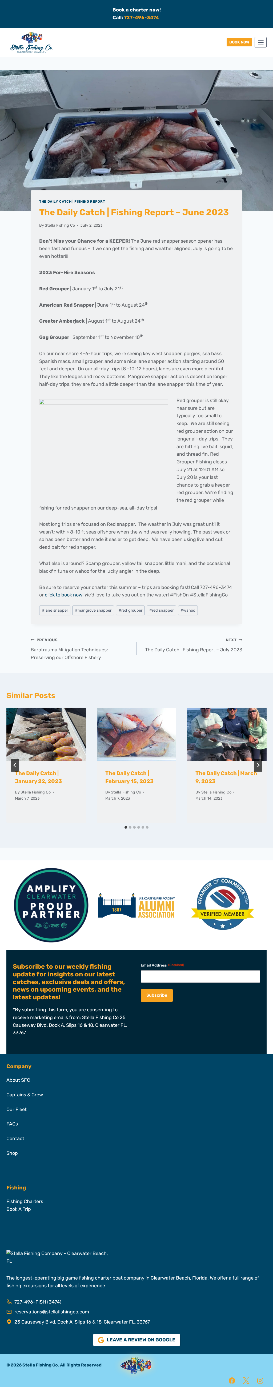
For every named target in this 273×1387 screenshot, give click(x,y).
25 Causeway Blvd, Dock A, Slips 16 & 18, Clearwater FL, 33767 (82, 1322)
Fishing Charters (24, 1201)
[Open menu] (261, 42)
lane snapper (55, 610)
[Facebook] (232, 1380)
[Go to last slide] (15, 765)
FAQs (12, 1124)
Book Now (239, 42)
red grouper (130, 610)
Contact (15, 1138)
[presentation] (46, 734)
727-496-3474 (141, 18)
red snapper (161, 610)
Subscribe (156, 995)
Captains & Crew (24, 1095)
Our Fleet (16, 1109)
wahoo (187, 610)
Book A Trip (18, 1209)
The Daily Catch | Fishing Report (72, 201)
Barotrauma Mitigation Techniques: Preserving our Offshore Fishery (69, 649)
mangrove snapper (93, 610)
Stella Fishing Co (60, 225)
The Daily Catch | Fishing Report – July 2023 (193, 645)
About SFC (18, 1080)
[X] (246, 1380)
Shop (12, 1153)
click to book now (63, 595)
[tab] (126, 827)
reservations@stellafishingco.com (51, 1312)
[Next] (258, 765)
